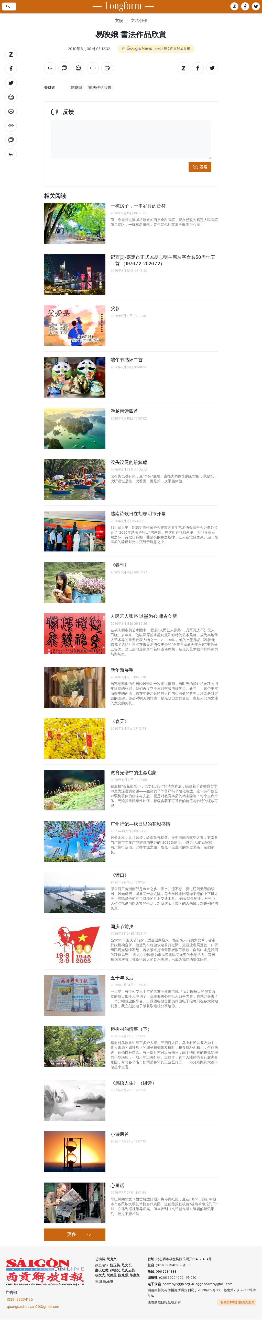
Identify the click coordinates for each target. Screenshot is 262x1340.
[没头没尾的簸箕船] (74, 479)
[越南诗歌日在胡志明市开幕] (74, 531)
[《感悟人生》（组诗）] (74, 1100)
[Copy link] (11, 126)
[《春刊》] (74, 582)
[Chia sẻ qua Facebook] (245, 6)
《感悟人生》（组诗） (134, 1083)
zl (234, 6)
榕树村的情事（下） (131, 1029)
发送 (204, 167)
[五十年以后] (74, 995)
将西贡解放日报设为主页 (237, 1302)
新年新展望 (122, 670)
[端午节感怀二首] (74, 377)
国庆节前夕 (122, 926)
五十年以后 (122, 977)
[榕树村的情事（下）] (74, 1046)
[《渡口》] (74, 892)
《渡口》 (120, 875)
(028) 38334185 (20, 1299)
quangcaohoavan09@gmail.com (33, 1306)
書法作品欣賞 (99, 87)
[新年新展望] (74, 687)
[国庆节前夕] (74, 944)
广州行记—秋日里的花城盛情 (140, 824)
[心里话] (74, 1203)
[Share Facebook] (11, 69)
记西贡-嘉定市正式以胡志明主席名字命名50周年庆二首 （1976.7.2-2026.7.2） (163, 260)
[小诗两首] (74, 1151)
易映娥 (76, 87)
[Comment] (11, 140)
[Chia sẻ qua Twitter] (256, 6)
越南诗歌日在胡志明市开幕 (138, 513)
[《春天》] (74, 738)
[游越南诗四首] (74, 428)
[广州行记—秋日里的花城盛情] (74, 841)
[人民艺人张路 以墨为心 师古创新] (74, 633)
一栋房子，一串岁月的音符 (138, 205)
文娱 (119, 20)
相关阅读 (55, 196)
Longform (123, 6)
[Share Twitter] (11, 83)
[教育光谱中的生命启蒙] (74, 790)
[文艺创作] (11, 154)
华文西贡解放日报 (45, 1272)
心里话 (117, 1185)
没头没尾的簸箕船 (129, 462)
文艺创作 (139, 21)
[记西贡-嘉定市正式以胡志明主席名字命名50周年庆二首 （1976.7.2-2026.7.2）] (74, 274)
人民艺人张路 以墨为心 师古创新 (144, 616)
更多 (71, 1234)
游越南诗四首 (124, 411)
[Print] (11, 111)
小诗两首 (120, 1134)
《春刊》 (120, 565)
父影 (115, 308)
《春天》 (120, 721)
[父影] (74, 325)
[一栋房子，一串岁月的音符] (74, 223)
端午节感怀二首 (127, 359)
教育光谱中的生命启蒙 (134, 772)
